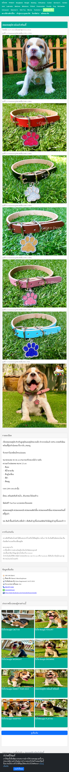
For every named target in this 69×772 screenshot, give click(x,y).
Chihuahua (41, 3)
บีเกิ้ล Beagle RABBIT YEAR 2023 (15, 689)
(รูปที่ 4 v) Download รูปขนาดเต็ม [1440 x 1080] (17, 205)
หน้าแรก (4, 3)
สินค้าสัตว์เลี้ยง (48, 10)
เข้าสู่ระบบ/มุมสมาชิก (23, 13)
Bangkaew (19, 3)
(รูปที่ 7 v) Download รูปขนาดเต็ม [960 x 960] (16, 362)
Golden (64, 3)
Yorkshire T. (38, 10)
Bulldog (33, 3)
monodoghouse (10, 590)
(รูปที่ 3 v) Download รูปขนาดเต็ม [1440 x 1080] (17, 153)
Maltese (17, 6)
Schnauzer (5, 10)
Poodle (49, 6)
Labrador (10, 6)
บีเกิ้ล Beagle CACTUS (11, 629)
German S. (57, 3)
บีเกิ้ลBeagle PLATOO (44, 718)
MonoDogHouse (21, 578)
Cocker (49, 3)
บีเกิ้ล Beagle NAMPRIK (11, 718)
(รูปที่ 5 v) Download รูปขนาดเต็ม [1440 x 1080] (17, 258)
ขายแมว (11, 3)
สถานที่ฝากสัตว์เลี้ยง (8, 13)
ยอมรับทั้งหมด (18, 769)
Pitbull (32, 6)
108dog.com (6, 752)
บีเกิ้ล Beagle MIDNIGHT (12, 659)
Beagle (27, 3)
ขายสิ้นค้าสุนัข (17, 752)
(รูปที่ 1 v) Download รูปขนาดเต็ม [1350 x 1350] (17, 33)
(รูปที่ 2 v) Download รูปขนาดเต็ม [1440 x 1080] (17, 101)
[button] (34, 733)
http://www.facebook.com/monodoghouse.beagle (21, 593)
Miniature (25, 6)
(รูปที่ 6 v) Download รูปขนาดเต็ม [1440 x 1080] (17, 310)
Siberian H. (14, 10)
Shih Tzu (23, 10)
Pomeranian (41, 6)
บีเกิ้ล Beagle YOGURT (44, 629)
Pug (54, 6)
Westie (29, 10)
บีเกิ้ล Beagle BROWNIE (44, 659)
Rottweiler (61, 6)
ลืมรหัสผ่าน (35, 13)
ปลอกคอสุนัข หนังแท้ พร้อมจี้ (47, 689)
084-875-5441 (9, 587)
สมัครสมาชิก (45, 13)
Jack (3, 6)
